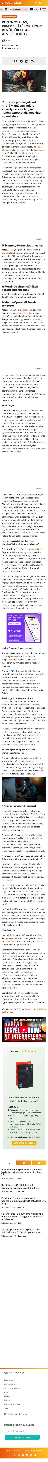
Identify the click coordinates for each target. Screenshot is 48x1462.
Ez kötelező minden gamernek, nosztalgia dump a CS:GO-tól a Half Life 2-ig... (23, 1201)
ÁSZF (6, 1392)
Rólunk (7, 1400)
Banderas (22, 1236)
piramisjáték (36, 549)
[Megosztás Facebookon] (15, 61)
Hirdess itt (38, 239)
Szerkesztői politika (12, 1388)
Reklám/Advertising (12, 1404)
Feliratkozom (22, 1437)
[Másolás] (32, 61)
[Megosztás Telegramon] (21, 61)
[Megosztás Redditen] (27, 61)
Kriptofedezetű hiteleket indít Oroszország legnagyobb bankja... (20, 1186)
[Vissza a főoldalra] (12, 2)
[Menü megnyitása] (44, 3)
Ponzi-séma (27, 309)
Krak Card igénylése (24, 1143)
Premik (21, 1207)
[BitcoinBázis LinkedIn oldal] (27, 1455)
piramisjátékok (8, 253)
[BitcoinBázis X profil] (15, 1455)
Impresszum (9, 1380)
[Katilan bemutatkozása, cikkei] (3, 41)
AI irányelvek (9, 1396)
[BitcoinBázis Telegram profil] (31, 1455)
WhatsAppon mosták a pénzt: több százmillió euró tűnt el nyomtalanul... (22, 1231)
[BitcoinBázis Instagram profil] (19, 1455)
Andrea (21, 1192)
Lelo (20, 1179)
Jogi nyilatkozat (10, 1384)
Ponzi (20, 170)
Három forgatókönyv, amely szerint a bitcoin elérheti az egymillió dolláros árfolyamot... (22, 1216)
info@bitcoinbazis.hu (17, 1414)
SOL (38, 9)
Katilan (8, 41)
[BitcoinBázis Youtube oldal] (23, 1455)
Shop (6, 1408)
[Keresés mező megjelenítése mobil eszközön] (36, 3)
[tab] (8, 1163)
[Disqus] (24, 1271)
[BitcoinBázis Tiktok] (35, 1455)
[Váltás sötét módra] (40, 3)
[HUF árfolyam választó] (44, 9)
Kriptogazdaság (9, 17)
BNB (12, 9)
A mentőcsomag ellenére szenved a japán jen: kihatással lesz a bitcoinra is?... (21, 1172)
